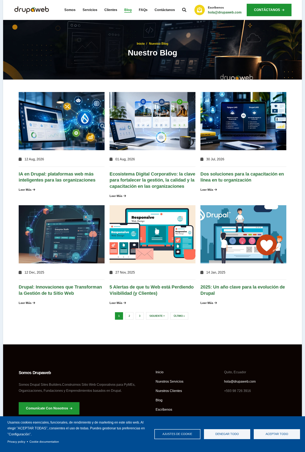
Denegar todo (227, 434)
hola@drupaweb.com (225, 12)
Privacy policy (16, 441)
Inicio (141, 43)
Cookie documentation (44, 441)
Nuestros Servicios (169, 381)
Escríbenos (164, 409)
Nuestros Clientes (169, 391)
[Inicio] (31, 10)
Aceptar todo (277, 434)
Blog (159, 400)
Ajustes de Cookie (177, 434)
